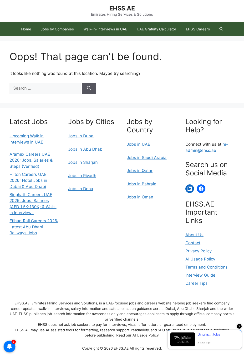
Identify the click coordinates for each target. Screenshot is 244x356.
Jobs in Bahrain (141, 184)
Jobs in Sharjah (83, 162)
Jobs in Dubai (81, 136)
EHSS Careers (198, 29)
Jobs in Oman (140, 197)
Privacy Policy (198, 251)
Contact (192, 243)
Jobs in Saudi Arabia (147, 157)
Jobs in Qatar (139, 170)
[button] (221, 29)
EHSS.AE (122, 8)
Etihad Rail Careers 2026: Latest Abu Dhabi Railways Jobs (34, 226)
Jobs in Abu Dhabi (85, 149)
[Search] (89, 88)
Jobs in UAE (138, 144)
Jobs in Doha (80, 188)
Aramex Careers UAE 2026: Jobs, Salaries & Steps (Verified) (31, 160)
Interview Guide (200, 275)
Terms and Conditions (206, 267)
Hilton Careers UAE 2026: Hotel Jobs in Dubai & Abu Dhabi (28, 180)
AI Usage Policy (200, 259)
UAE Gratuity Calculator (156, 29)
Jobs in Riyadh (82, 175)
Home (26, 29)
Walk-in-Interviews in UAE (105, 29)
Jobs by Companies (57, 29)
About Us (194, 234)
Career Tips (196, 283)
